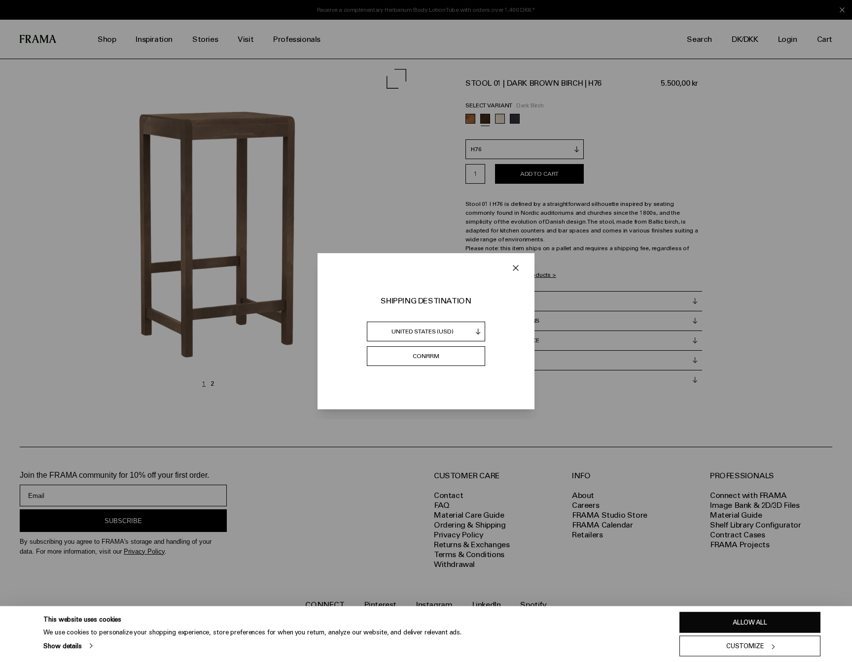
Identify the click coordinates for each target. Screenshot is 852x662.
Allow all (750, 622)
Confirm (426, 356)
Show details (62, 645)
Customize (745, 646)
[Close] (516, 268)
